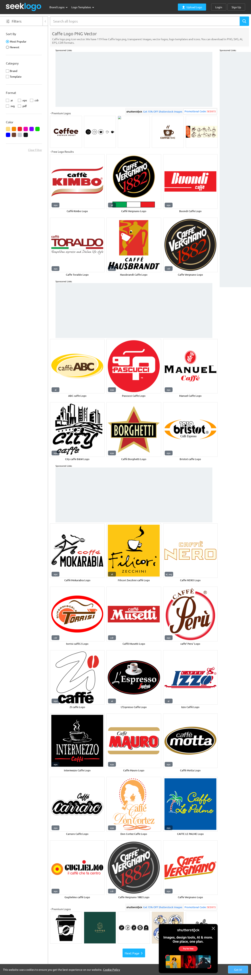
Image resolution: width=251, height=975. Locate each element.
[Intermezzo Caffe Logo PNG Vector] (77, 741)
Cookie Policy (111, 969)
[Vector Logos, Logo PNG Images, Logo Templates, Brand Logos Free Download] (24, 7)
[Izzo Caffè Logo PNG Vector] (190, 677)
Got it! (238, 969)
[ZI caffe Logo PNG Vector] (77, 677)
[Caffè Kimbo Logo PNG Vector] (77, 181)
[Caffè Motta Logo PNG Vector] (190, 741)
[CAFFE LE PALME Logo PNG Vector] (190, 804)
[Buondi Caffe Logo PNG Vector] (190, 181)
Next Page (132, 953)
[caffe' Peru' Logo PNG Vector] (190, 614)
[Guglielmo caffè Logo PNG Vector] (77, 867)
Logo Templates (81, 7)
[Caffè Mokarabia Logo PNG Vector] (77, 550)
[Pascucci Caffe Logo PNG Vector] (133, 366)
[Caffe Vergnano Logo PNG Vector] (190, 245)
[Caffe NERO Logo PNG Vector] (190, 550)
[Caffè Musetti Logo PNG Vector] (133, 614)
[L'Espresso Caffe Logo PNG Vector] (133, 677)
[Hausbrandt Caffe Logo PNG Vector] (133, 245)
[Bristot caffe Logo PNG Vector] (190, 429)
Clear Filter (35, 150)
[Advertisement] (235, 111)
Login (218, 7)
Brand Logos (57, 7)
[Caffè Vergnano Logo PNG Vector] (133, 181)
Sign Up (236, 7)
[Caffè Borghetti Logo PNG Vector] (133, 429)
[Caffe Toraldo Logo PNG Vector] (77, 245)
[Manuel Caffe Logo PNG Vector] (190, 366)
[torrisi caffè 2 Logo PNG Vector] (77, 614)
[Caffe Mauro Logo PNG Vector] (133, 741)
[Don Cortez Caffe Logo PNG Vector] (133, 804)
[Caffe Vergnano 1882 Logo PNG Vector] (133, 867)
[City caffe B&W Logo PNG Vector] (77, 429)
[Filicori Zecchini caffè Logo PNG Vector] (133, 550)
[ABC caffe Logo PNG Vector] (77, 366)
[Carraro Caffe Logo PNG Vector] (77, 804)
